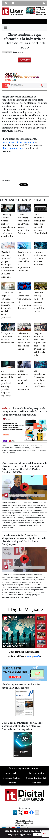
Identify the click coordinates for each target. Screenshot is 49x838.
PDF (29, 656)
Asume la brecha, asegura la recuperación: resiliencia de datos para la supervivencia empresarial (24, 412)
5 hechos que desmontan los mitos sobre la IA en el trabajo (22, 686)
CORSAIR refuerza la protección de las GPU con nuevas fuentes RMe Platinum (24, 224)
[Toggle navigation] (5, 21)
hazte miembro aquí (13, 148)
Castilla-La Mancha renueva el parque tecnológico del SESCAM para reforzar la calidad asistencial (7, 264)
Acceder (24, 60)
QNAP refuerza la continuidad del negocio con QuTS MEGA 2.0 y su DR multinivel (40, 224)
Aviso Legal (10, 773)
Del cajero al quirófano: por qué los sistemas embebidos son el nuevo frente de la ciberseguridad (22, 726)
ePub (37, 656)
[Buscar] (6, 3)
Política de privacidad (36, 778)
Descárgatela (41, 14)
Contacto (12, 783)
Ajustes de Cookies (11, 778)
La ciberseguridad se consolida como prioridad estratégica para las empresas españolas (8, 383)
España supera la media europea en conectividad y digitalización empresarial (24, 261)
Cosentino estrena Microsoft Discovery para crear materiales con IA (39, 302)
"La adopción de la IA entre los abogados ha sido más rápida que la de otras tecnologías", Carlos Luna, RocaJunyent (24, 539)
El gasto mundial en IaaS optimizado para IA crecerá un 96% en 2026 (23, 380)
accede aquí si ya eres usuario (18, 142)
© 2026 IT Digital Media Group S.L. (24, 768)
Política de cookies (35, 773)
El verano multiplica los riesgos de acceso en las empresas (40, 258)
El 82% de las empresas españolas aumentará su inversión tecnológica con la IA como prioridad (7, 305)
